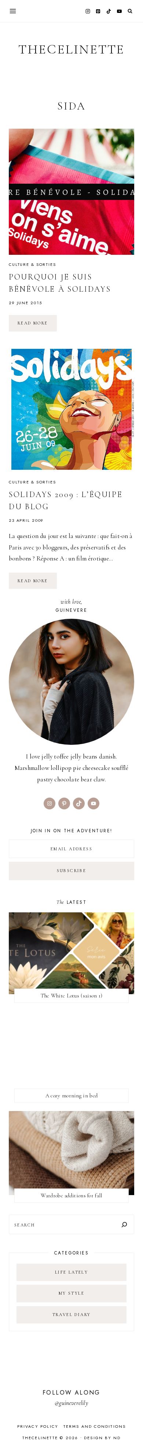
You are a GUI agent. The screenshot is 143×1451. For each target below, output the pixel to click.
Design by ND (102, 1438)
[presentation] (71, 192)
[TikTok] (109, 11)
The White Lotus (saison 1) (72, 995)
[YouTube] (119, 11)
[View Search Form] (130, 11)
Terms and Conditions (94, 1426)
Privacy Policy (38, 1426)
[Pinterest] (98, 11)
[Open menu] (13, 11)
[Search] (124, 1224)
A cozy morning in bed (71, 1095)
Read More (37, 325)
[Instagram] (87, 11)
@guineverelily (71, 1403)
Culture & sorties (32, 264)
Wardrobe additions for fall (71, 1195)
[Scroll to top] (130, 1431)
